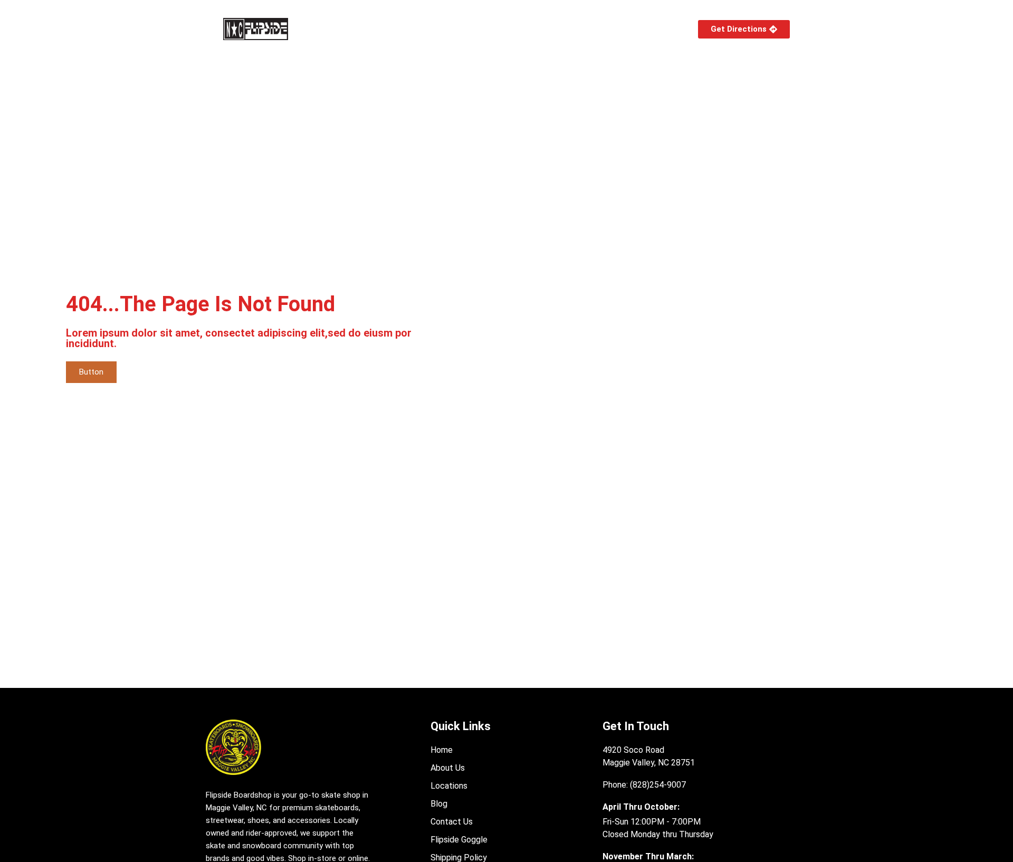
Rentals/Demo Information (563, 29)
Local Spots (456, 29)
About (387, 29)
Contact (649, 29)
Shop (331, 29)
